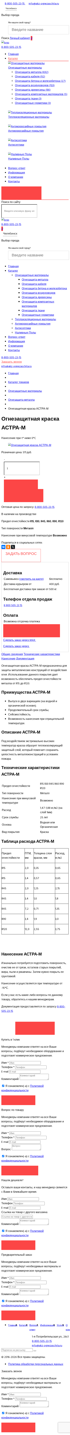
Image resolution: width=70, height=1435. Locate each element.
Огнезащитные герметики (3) (33, 103)
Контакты (14, 181)
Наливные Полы (18, 159)
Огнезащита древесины (37, 297)
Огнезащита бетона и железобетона (44, 288)
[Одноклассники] (8, 547)
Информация (16, 172)
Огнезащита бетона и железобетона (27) (40, 81)
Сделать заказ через (16, 646)
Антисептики (16, 145)
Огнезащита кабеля (34, 284)
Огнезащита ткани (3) (28, 98)
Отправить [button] (18, 1245)
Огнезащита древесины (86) (32, 90)
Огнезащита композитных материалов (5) (41, 94)
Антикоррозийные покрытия (26, 131)
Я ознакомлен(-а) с (22, 1088)
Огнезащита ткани (33, 310)
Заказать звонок (21, 191)
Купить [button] (21, 484)
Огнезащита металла (35, 279)
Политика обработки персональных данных (35, 1364)
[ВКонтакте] (3, 547)
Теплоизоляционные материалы (28, 117)
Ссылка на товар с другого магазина (24, 1212)
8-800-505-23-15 (45, 507)
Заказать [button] (18, 1100)
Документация (25, 658)
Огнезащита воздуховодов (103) (35, 85)
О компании (15, 177)
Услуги (60, 1325)
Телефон (7, 1067)
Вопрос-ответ (16, 168)
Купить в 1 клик (23, 494)
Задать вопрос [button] (20, 1170)
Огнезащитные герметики (38, 315)
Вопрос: (6, 1149)
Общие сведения (12, 654)
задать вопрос (21, 554)
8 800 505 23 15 (13, 605)
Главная (13, 54)
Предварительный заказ (31, 629)
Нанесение (8, 658)
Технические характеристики (42, 654)
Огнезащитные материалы (25, 68)
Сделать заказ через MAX (19, 640)
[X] (13, 547)
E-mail (5, 1071)
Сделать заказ (35, 1026)
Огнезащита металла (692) (31, 72)
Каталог (13, 58)
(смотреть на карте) (31, 579)
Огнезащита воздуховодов (38, 293)
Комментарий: (10, 1079)
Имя (5, 1063)
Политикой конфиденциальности (22, 1088)
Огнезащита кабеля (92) (30, 76)
